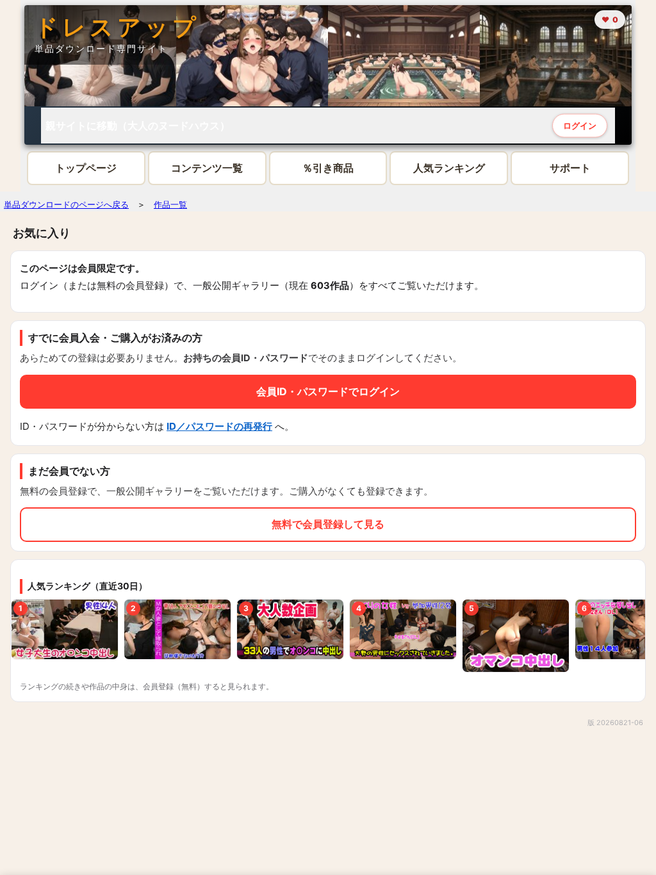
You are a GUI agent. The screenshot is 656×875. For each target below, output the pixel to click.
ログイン (579, 125)
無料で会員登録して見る (328, 524)
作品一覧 (170, 204)
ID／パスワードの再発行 (219, 426)
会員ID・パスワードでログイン (328, 391)
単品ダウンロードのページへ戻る (66, 204)
